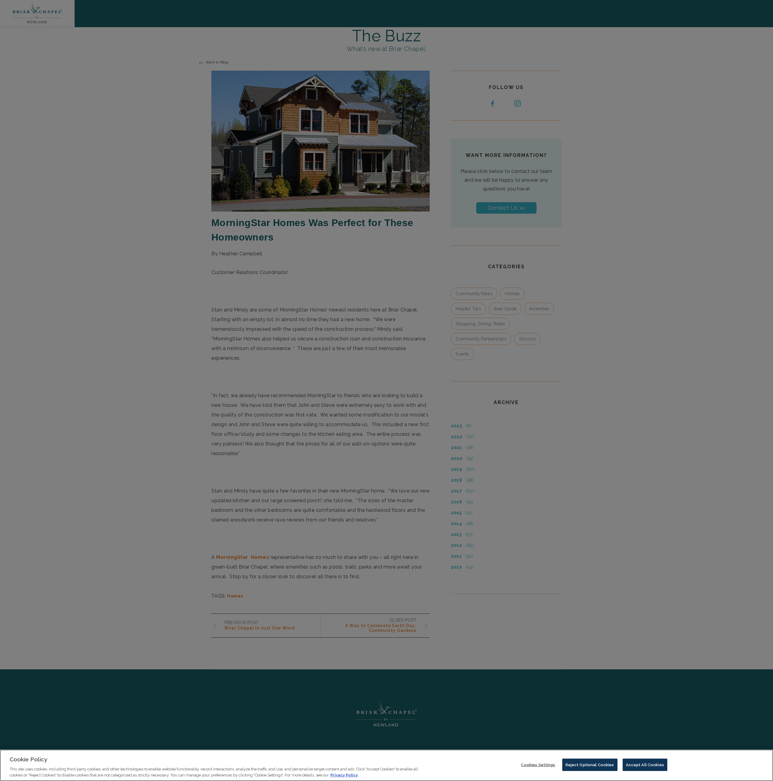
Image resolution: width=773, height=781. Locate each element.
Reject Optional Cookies (590, 765)
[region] (386, 765)
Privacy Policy (344, 775)
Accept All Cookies (645, 765)
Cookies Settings (538, 765)
